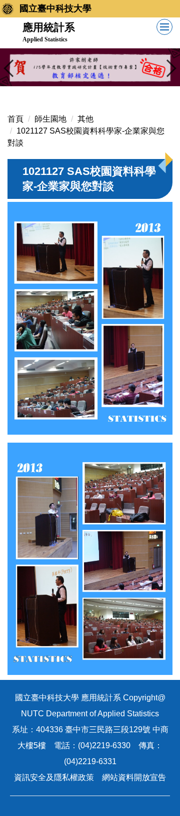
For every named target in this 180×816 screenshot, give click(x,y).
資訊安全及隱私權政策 (54, 777)
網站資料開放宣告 (134, 777)
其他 (86, 119)
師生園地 (50, 119)
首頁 (16, 119)
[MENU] (164, 27)
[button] (12, 68)
